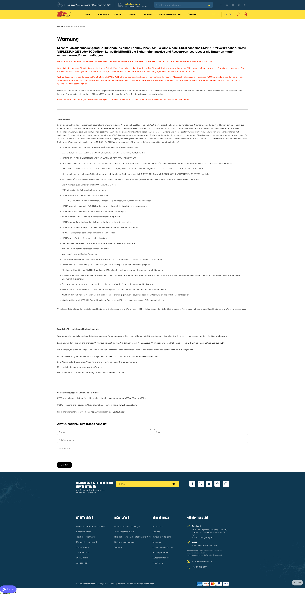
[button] (102, 14)
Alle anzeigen (82, 563)
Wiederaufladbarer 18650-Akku (90, 526)
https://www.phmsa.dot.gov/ (125, 405)
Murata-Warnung (94, 367)
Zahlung (156, 531)
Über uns (156, 542)
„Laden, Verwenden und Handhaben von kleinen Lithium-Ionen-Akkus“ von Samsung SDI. (184, 342)
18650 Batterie (82, 547)
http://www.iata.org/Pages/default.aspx (108, 411)
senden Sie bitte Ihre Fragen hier (178, 349)
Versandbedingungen (124, 531)
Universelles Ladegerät (86, 542)
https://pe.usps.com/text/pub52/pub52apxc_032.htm (123, 398)
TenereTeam (157, 563)
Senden (64, 465)
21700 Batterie (82, 552)
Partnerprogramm (160, 552)
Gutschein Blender (160, 557)
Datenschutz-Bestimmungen (127, 526)
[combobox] (183, 5)
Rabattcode (157, 526)
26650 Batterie (83, 557)
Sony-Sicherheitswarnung (125, 361)
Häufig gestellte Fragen (162, 547)
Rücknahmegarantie (75, 26)
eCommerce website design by (132, 583)
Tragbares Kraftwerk (85, 537)
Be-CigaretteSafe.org (217, 336)
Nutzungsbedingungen (124, 542)
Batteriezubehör (83, 531)
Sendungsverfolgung (161, 537)
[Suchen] (210, 5)
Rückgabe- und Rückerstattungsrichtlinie (133, 537)
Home (60, 26)
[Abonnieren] (173, 484)
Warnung (118, 547)
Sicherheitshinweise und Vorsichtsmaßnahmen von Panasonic (129, 356)
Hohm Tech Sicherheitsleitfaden (110, 372)
